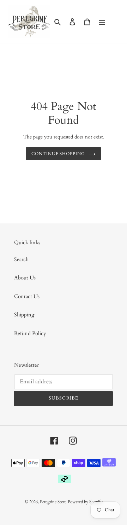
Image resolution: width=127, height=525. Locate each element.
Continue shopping (58, 153)
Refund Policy (30, 333)
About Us (25, 277)
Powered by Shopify (85, 502)
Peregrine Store (53, 502)
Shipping (24, 314)
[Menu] (102, 21)
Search (21, 259)
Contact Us (27, 296)
